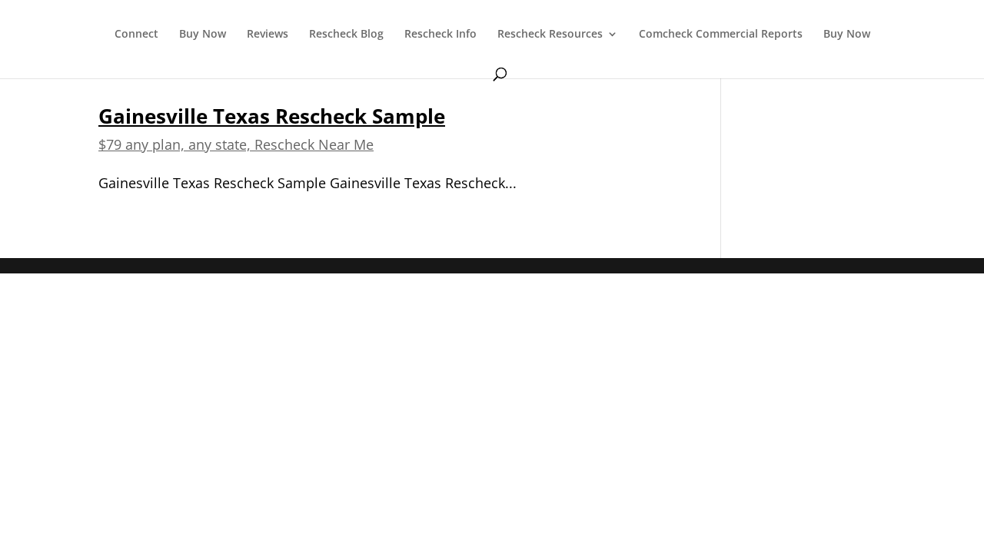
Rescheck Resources (550, 34)
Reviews (267, 34)
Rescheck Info (440, 34)
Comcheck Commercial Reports (721, 34)
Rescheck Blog (346, 34)
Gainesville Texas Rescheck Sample (271, 116)
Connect (136, 34)
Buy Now (202, 34)
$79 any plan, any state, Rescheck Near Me (236, 144)
